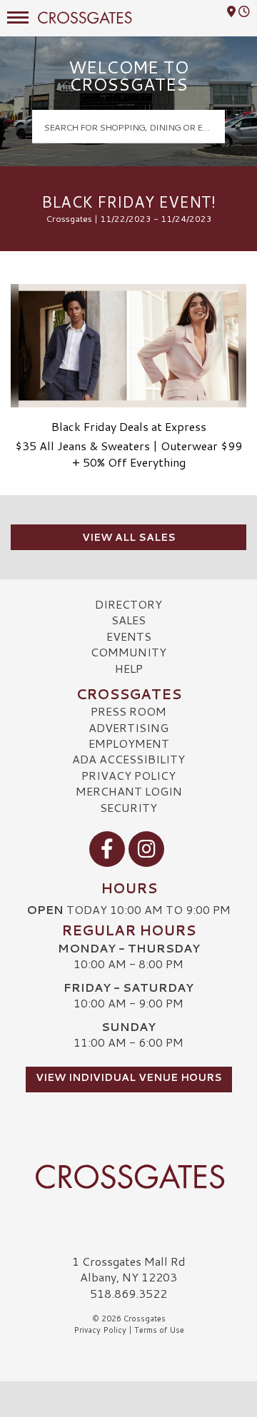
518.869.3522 (128, 1293)
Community (128, 652)
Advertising (128, 727)
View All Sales (129, 537)
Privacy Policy (128, 775)
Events (128, 636)
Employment (129, 743)
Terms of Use (159, 1330)
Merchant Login (129, 791)
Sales (128, 619)
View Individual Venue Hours (129, 1077)
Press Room (128, 711)
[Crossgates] (128, 1176)
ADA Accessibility (128, 759)
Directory (128, 604)
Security (128, 807)
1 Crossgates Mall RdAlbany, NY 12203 (129, 1269)
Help (129, 668)
